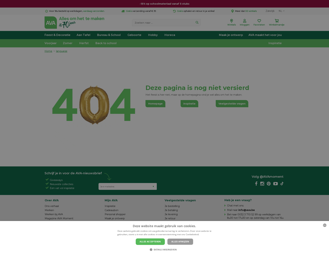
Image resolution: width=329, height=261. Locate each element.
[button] (164, 249)
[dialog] (164, 241)
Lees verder (206, 234)
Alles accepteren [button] (150, 241)
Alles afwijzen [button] (180, 241)
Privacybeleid (162, 255)
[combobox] (324, 225)
